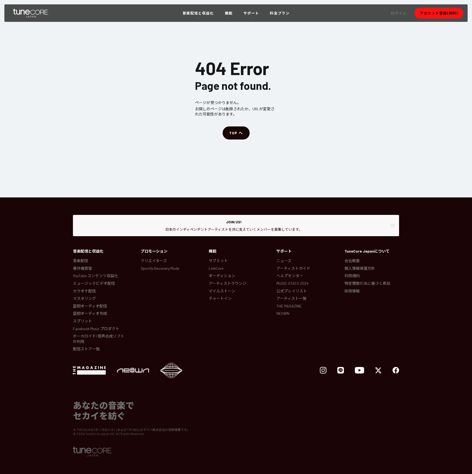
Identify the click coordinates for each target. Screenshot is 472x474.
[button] (398, 13)
